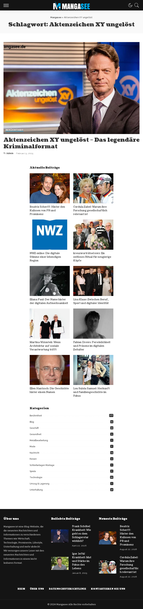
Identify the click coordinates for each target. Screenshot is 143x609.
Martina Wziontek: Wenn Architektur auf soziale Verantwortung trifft (45, 346)
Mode (32, 446)
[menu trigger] (6, 5)
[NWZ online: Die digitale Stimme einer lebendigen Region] (50, 235)
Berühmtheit (15, 130)
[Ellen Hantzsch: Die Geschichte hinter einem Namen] (50, 370)
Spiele (33, 471)
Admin (10, 153)
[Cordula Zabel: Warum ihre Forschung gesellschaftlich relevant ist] (93, 188)
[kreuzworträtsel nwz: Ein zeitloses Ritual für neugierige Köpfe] (93, 235)
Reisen (33, 459)
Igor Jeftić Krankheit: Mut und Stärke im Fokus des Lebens (81, 561)
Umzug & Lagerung (39, 483)
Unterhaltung (36, 490)
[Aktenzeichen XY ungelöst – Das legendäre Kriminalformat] (71, 88)
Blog (32, 422)
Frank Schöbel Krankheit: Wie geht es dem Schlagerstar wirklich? (81, 534)
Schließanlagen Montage (42, 465)
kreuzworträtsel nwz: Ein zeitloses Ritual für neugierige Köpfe (92, 257)
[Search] (136, 5)
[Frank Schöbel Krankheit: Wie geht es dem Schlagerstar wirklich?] (60, 536)
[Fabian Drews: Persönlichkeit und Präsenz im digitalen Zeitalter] (93, 324)
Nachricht (34, 453)
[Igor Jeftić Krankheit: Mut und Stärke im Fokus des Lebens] (60, 563)
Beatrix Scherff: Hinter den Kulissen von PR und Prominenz (47, 210)
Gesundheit (35, 434)
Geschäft (34, 428)
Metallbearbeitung (39, 440)
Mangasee (62, 604)
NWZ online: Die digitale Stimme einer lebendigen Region (45, 257)
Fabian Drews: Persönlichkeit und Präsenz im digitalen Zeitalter (91, 346)
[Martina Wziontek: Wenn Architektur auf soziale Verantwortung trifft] (50, 324)
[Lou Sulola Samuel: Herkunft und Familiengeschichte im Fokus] (93, 370)
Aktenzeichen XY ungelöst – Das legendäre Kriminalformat (71, 143)
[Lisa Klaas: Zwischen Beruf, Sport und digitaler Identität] (93, 281)
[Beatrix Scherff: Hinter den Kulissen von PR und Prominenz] (50, 188)
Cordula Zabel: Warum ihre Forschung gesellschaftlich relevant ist (90, 210)
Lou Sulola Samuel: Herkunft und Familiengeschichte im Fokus (91, 392)
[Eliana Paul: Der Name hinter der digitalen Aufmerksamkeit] (50, 281)
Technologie (36, 477)
